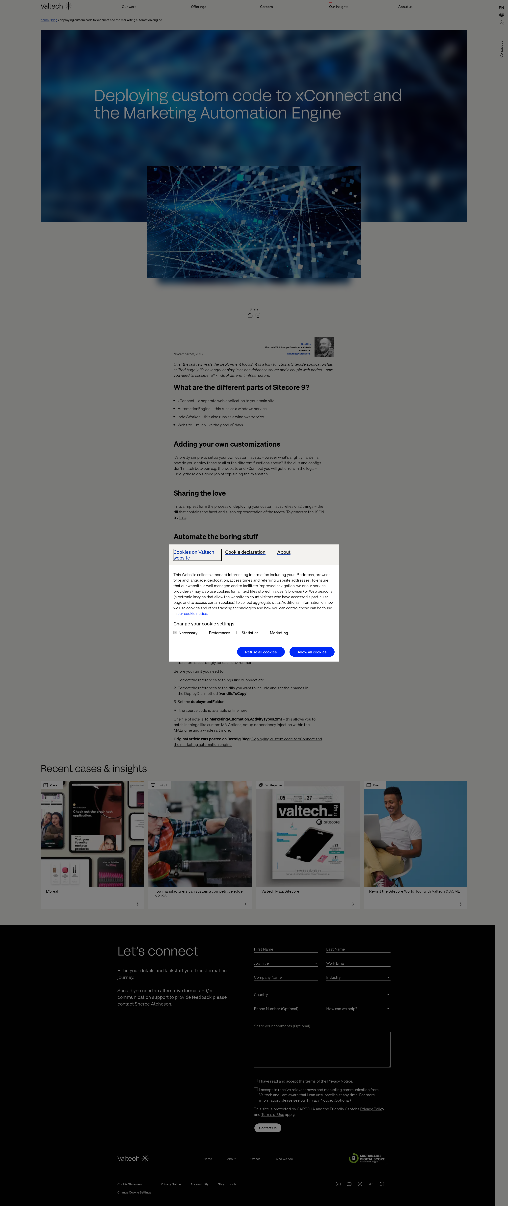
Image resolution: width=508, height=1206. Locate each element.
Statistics (250, 632)
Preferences (219, 632)
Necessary (188, 632)
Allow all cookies (312, 651)
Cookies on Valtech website (193, 555)
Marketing (279, 632)
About (284, 552)
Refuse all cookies (261, 651)
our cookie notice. (192, 613)
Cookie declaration (245, 552)
